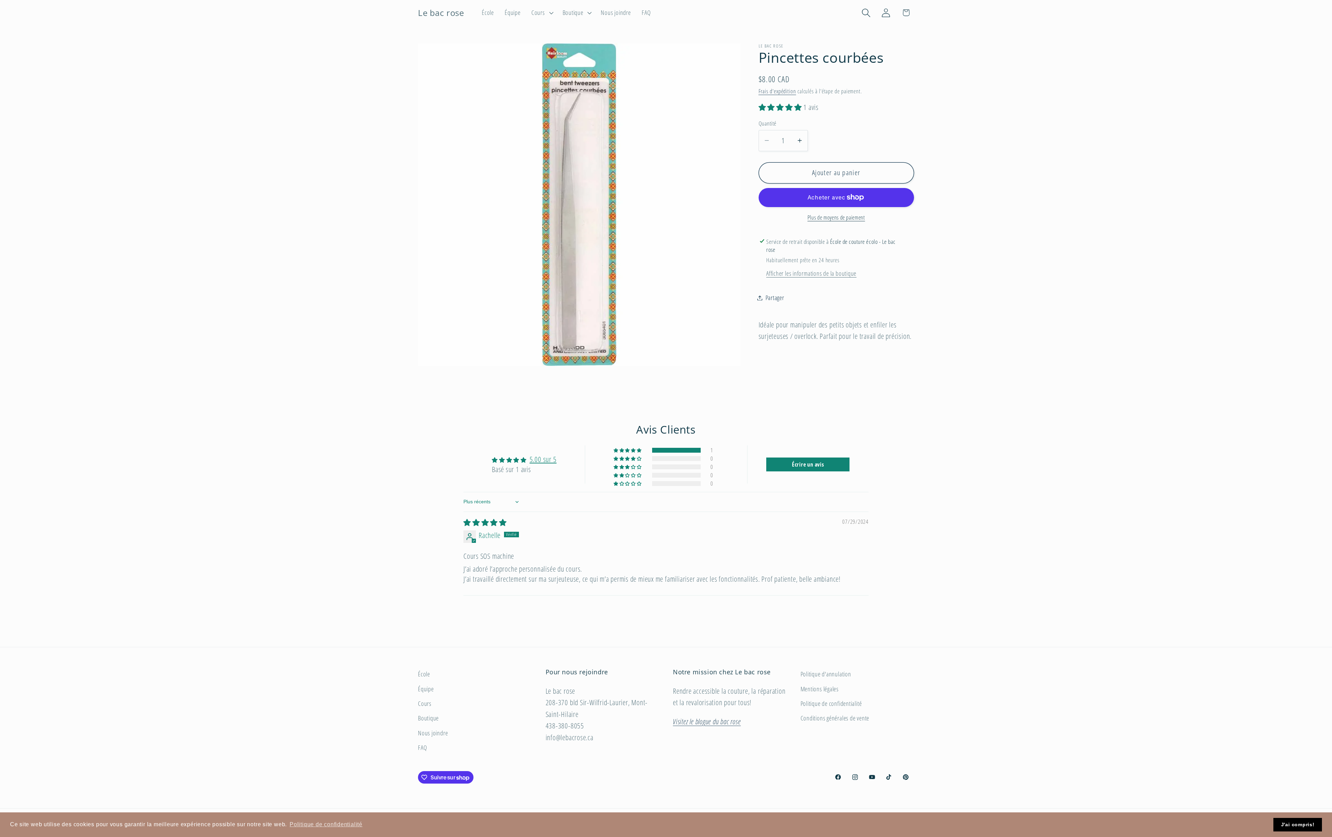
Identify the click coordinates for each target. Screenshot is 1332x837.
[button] (541, 12)
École (424, 674)
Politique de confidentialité (831, 703)
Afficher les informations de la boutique (811, 273)
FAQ (422, 747)
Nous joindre (433, 733)
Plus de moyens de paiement (836, 218)
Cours (425, 703)
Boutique (428, 718)
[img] (485, 522)
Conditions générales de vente (835, 718)
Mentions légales (820, 689)
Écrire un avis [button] (808, 464)
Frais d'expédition (777, 91)
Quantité (768, 123)
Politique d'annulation (826, 674)
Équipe (426, 689)
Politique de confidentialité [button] (326, 824)
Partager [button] (775, 297)
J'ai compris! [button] (1298, 824)
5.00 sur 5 (543, 459)
